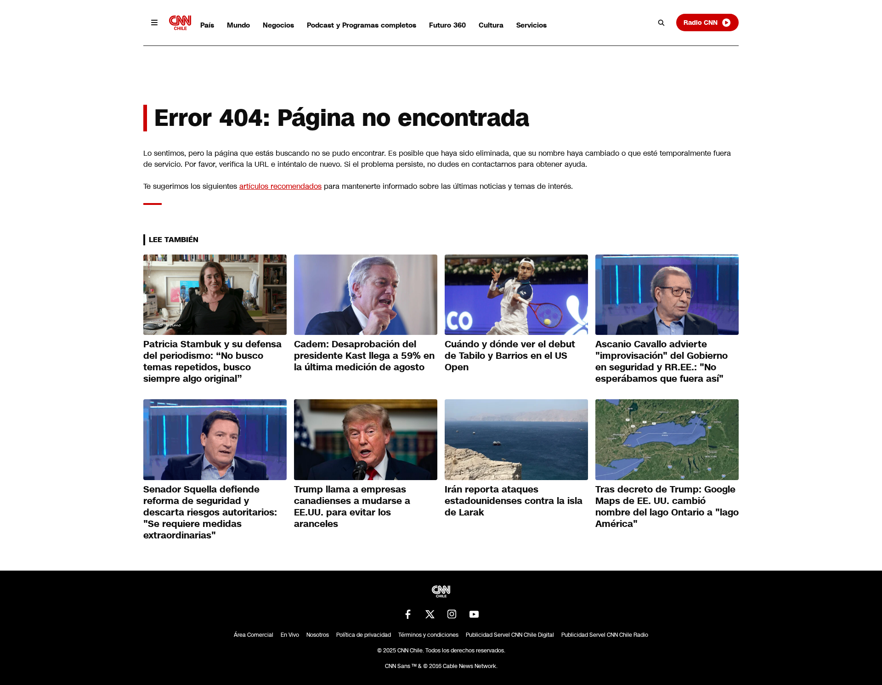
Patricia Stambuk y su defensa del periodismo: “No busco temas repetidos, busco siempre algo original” (212, 361)
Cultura (491, 25)
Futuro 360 (447, 25)
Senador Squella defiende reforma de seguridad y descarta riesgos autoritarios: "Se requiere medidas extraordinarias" (210, 512)
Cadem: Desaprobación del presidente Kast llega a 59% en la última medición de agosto (364, 356)
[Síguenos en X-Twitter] (430, 614)
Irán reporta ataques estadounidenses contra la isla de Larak (513, 501)
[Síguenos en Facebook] (408, 614)
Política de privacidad (363, 635)
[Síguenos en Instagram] (452, 614)
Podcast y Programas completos (361, 25)
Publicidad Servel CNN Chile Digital (510, 635)
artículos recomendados (280, 186)
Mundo (238, 25)
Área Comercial (253, 635)
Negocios (278, 25)
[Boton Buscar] (661, 22)
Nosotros (317, 635)
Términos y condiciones (428, 635)
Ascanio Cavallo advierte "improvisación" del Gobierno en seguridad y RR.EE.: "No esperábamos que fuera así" (661, 361)
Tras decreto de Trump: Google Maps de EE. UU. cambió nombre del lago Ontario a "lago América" (667, 506)
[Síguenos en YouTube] (474, 614)
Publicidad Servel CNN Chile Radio (604, 635)
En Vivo (290, 635)
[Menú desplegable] (154, 22)
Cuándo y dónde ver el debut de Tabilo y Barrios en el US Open (510, 356)
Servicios (531, 25)
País (207, 25)
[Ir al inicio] (180, 22)
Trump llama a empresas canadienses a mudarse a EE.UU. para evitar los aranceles (352, 506)
